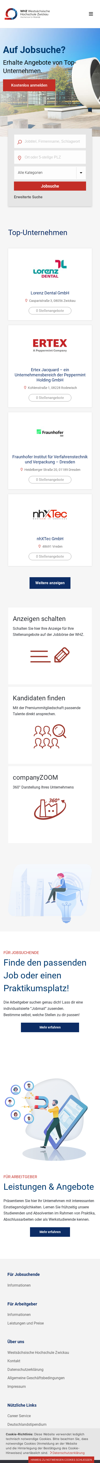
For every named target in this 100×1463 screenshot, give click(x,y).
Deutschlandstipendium (27, 1424)
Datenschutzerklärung (25, 1369)
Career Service (19, 1416)
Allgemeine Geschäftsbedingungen (36, 1378)
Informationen (19, 1285)
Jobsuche (50, 186)
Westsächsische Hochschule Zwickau (38, 1352)
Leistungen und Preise (25, 1323)
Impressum (16, 1386)
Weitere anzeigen (50, 583)
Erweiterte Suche (28, 197)
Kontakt (13, 1361)
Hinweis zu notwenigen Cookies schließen (61, 1459)
